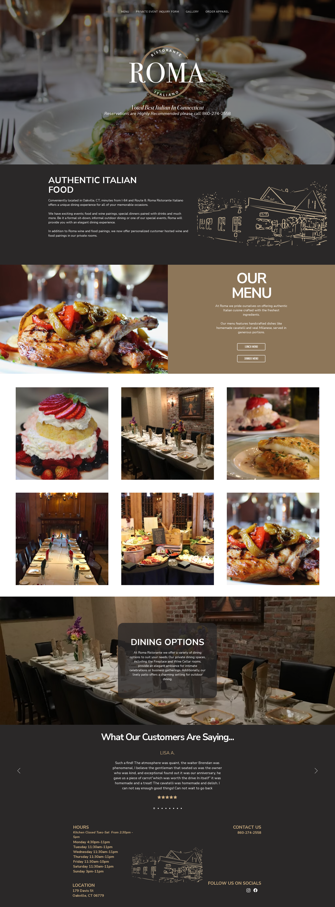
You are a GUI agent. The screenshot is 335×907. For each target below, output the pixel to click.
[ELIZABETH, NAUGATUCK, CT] (165, 808)
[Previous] (18, 771)
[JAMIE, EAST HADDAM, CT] (169, 808)
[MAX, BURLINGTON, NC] (173, 808)
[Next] (316, 771)
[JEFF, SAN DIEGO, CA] (177, 808)
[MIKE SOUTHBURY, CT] (181, 808)
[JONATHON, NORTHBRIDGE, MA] (162, 808)
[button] (125, 11)
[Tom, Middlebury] (153, 808)
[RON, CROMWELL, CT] (158, 808)
